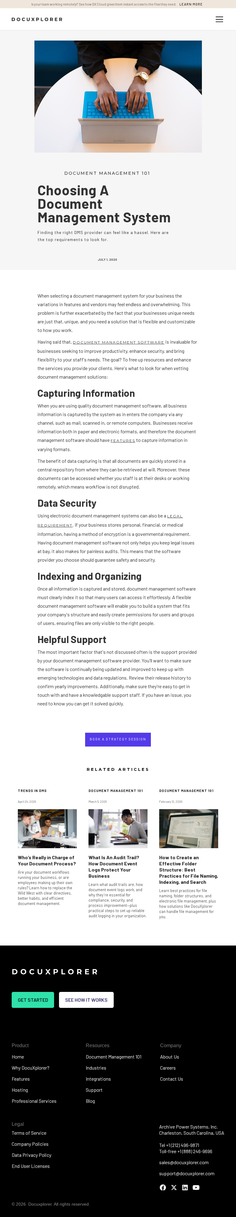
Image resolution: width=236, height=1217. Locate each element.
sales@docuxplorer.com (184, 1162)
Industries (96, 1068)
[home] (37, 19)
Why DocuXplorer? (30, 1068)
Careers (168, 1068)
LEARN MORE (191, 4)
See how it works (86, 1000)
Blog (90, 1101)
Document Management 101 (113, 1056)
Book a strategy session (118, 739)
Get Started (33, 1000)
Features (21, 1079)
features (123, 440)
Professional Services (34, 1101)
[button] (218, 19)
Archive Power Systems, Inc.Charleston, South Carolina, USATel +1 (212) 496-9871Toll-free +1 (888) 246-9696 (191, 1139)
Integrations (98, 1079)
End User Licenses (31, 1166)
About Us (169, 1056)
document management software (118, 342)
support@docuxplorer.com (186, 1173)
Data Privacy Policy (31, 1155)
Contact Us (171, 1079)
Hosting (20, 1090)
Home (18, 1056)
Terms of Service (29, 1133)
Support (94, 1090)
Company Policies (30, 1144)
